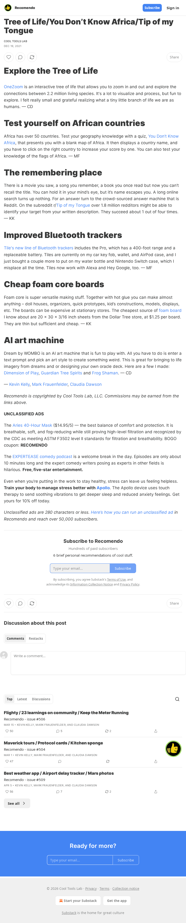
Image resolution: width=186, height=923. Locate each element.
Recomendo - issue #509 (24, 779)
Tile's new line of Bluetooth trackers (38, 247)
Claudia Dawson (86, 384)
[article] (93, 722)
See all (14, 803)
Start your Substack (80, 900)
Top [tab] (9, 699)
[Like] (9, 57)
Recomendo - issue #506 (24, 719)
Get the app (117, 900)
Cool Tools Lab (15, 41)
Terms (104, 888)
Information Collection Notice (91, 584)
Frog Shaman (105, 373)
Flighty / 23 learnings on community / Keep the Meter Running (66, 712)
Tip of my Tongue (73, 205)
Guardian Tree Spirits (61, 373)
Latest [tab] (22, 699)
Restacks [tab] (36, 638)
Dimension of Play (21, 373)
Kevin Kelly (19, 384)
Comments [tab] (15, 638)
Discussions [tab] (41, 699)
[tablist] (25, 638)
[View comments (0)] (20, 57)
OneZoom (13, 86)
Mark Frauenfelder (50, 384)
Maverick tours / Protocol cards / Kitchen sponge (53, 743)
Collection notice (125, 888)
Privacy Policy (129, 584)
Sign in (173, 7)
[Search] (177, 699)
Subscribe (152, 8)
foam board (170, 310)
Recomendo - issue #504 (24, 749)
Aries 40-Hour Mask (32, 425)
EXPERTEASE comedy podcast (42, 456)
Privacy (91, 888)
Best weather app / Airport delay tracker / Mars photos (59, 773)
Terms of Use (116, 579)
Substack (69, 912)
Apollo (103, 487)
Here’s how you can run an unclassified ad (132, 512)
